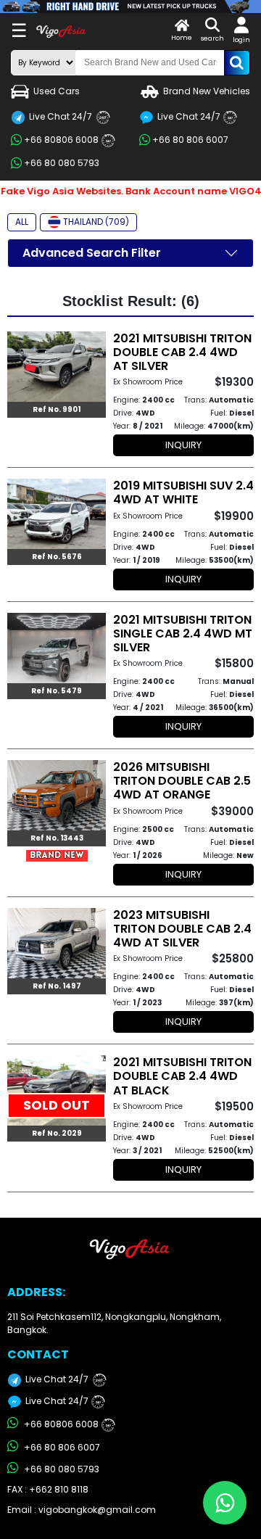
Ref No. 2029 (57, 1133)
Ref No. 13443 (56, 838)
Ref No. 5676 (57, 556)
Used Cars (56, 91)
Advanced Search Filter (91, 252)
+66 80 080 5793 (61, 163)
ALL (21, 221)
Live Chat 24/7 (67, 116)
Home (181, 37)
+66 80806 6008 (67, 139)
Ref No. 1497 (57, 986)
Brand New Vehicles (206, 91)
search (212, 38)
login (241, 40)
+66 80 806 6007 (190, 139)
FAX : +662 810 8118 (47, 1489)
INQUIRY (183, 445)
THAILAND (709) (96, 221)
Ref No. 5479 (56, 690)
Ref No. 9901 (56, 409)
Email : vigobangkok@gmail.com (81, 1509)
